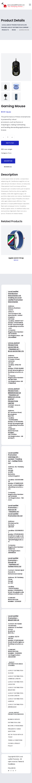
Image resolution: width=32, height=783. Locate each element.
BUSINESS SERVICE (14, 719)
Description (8, 161)
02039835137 (16, 531)
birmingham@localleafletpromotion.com (16, 425)
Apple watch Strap (16, 258)
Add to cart (10, 143)
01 (9, 420)
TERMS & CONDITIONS (15, 740)
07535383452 (19, 534)
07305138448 (18, 640)
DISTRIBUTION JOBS (14, 722)
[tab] (8, 160)
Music (10, 153)
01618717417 (19, 321)
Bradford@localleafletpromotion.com (16, 644)
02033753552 (14, 588)
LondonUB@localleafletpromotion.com (16, 487)
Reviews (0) (8, 167)
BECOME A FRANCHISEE (15, 726)
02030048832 (15, 481)
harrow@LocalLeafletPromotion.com (16, 537)
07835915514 (18, 590)
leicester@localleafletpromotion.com (16, 372)
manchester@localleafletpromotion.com (16, 326)
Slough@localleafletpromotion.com (16, 593)
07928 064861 (19, 368)
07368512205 (18, 483)
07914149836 (18, 323)
